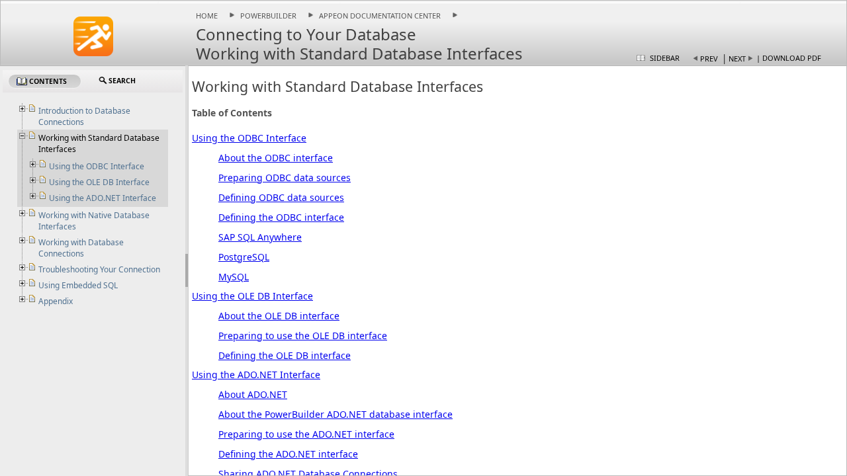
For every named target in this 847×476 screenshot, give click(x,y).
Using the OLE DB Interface (252, 296)
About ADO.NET (252, 394)
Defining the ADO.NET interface (288, 454)
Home (207, 15)
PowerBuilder (268, 15)
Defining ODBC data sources (281, 197)
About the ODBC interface (275, 157)
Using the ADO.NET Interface (256, 374)
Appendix (55, 301)
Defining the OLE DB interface (284, 355)
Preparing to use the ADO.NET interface (306, 434)
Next (737, 58)
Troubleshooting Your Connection (99, 269)
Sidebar (665, 58)
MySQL (233, 276)
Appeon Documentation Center (380, 15)
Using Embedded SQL (78, 285)
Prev (709, 58)
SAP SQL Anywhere (260, 237)
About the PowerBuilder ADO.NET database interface (335, 414)
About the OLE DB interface (278, 315)
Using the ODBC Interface (249, 138)
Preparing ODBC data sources (284, 177)
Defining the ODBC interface (281, 217)
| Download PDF (788, 58)
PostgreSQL (243, 257)
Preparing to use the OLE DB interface (302, 335)
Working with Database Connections (81, 248)
